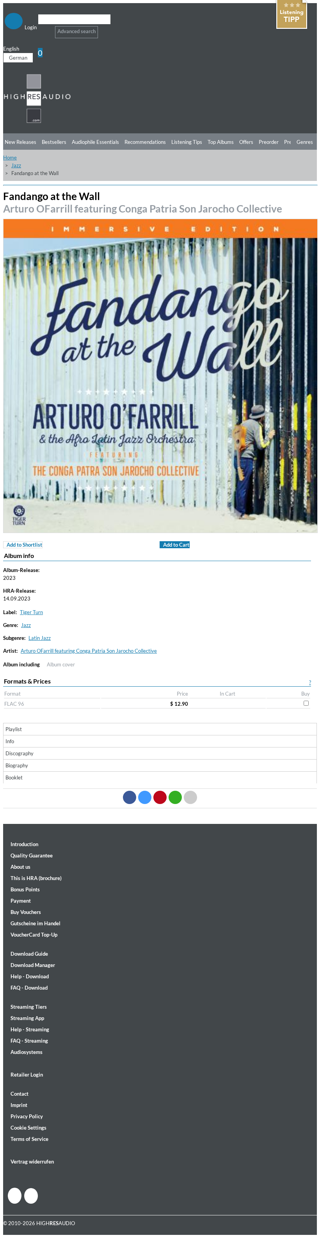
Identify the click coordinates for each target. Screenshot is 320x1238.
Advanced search (76, 31)
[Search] (43, 29)
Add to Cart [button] (176, 545)
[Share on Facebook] (129, 797)
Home (10, 157)
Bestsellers (54, 142)
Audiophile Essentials (95, 142)
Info (9, 741)
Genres (305, 142)
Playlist (13, 729)
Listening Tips (186, 142)
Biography (16, 765)
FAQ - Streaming (29, 1041)
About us (20, 867)
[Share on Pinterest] (160, 797)
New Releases (20, 142)
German (18, 58)
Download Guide (29, 954)
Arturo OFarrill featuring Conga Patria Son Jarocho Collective (142, 208)
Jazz (16, 165)
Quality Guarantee (32, 855)
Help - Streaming (30, 1029)
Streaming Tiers (29, 1007)
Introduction (24, 844)
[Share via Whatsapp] (175, 797)
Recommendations (145, 142)
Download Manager (33, 965)
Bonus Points (25, 889)
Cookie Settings (28, 1128)
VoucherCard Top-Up (34, 935)
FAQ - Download (29, 988)
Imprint (19, 1105)
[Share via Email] (190, 797)
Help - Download (30, 976)
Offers (246, 142)
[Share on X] (144, 797)
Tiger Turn (31, 612)
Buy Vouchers (26, 912)
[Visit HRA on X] (31, 1196)
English (11, 49)
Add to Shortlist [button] (24, 545)
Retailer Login (27, 1075)
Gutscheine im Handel (35, 923)
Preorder (269, 142)
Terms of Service (29, 1139)
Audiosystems (27, 1052)
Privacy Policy (27, 1116)
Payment (21, 901)
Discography (19, 753)
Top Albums (221, 142)
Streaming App (27, 1018)
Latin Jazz (39, 638)
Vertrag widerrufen (32, 1161)
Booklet (14, 777)
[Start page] (37, 122)
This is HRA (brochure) (36, 878)
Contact (19, 1094)
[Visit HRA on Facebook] (14, 1196)
